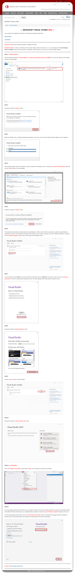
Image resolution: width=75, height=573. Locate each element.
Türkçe (56, 1)
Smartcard (13, 13)
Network (7, 13)
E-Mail (36, 13)
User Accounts (20, 13)
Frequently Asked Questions (55, 9)
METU (61, 1)
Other (41, 13)
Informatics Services (63, 13)
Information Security (52, 13)
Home (7, 25)
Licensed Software (29, 13)
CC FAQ (65, 1)
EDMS (45, 13)
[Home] (20, 6)
